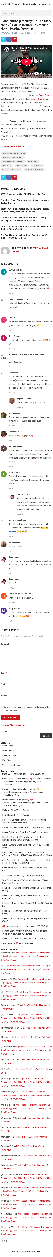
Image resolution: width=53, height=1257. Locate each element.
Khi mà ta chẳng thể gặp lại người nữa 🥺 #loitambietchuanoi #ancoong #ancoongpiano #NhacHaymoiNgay (22, 792)
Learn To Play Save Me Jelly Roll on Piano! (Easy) (24, 938)
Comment (5, 644)
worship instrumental (34, 170)
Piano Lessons (9, 755)
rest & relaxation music (11, 170)
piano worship (21, 166)
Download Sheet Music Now (13, 146)
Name (4, 673)
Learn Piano (7, 746)
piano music (6, 166)
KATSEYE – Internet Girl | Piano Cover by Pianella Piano (27, 827)
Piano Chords (15, 13)
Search (4, 731)
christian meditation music (12, 157)
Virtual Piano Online (9, 33)
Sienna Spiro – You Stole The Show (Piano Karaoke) (25, 832)
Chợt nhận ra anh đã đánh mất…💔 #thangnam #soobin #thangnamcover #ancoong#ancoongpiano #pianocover (26, 781)
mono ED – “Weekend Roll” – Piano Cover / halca (24, 774)
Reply (13, 293)
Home (5, 13)
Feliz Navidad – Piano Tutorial (15, 815)
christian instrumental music (13, 153)
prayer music (37, 166)
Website (4, 696)
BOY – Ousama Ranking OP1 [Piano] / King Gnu (23, 194)
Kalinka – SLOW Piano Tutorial (15, 810)
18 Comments (39, 33)
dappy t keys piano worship (13, 161)
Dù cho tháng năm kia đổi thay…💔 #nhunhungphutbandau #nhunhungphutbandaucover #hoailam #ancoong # (25, 802)
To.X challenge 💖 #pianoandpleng (17, 943)
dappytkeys (33, 161)
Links (4, 1241)
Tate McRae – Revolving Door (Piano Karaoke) (23, 875)
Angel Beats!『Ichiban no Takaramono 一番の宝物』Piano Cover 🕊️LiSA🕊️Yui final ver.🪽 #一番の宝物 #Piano (26, 956)
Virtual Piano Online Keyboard (21, 4)
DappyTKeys (44, 95)
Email (4, 684)
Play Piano (7, 760)
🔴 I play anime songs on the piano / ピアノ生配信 (25, 926)
